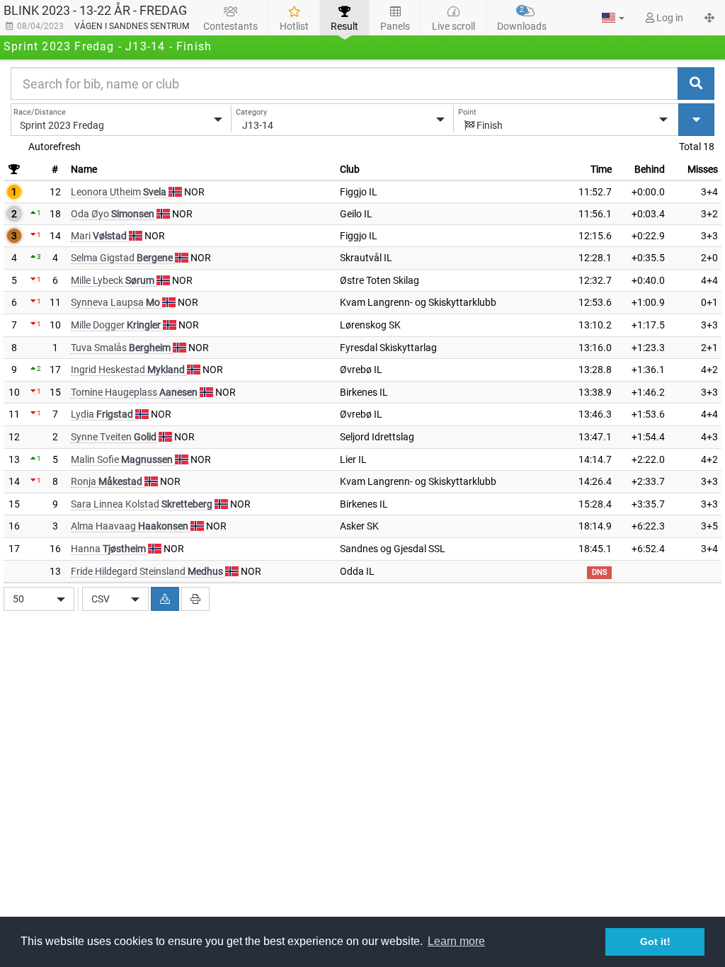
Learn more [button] (456, 941)
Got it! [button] (655, 941)
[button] (613, 17)
